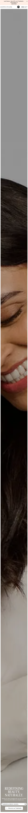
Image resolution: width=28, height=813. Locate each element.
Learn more (14, 3)
